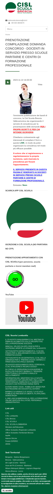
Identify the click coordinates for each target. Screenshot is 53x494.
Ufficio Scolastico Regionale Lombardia (20, 430)
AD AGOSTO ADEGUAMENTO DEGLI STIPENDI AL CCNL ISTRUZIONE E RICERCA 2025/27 (25, 366)
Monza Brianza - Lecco (14, 471)
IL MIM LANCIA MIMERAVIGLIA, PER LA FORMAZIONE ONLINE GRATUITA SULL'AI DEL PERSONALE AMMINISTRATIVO (26, 400)
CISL (7, 413)
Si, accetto (7, 490)
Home (7, 35)
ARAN (7, 444)
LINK (22, 143)
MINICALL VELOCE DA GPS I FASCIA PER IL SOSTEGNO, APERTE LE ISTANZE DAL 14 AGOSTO (25, 347)
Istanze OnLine (11, 438)
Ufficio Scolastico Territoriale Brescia (19, 433)
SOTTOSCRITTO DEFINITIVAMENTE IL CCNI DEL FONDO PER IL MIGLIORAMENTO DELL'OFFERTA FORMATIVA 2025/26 (25, 353)
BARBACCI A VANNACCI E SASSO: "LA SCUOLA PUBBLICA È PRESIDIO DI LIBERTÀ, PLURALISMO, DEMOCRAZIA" (25, 394)
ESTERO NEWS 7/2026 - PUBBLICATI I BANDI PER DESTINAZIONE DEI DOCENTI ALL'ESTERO (25, 388)
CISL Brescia (10, 419)
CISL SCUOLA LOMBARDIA (16, 424)
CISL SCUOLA (11, 422)
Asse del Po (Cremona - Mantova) (18, 466)
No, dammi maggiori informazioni (14, 486)
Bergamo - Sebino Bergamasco (17, 457)
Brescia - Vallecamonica (14, 460)
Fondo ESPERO (11, 441)
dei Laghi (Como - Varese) (15, 463)
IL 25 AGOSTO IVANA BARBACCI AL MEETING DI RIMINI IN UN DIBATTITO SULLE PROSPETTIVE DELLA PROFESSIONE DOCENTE (24, 342)
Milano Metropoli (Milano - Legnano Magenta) (23, 468)
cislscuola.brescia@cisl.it (17, 20)
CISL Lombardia (11, 416)
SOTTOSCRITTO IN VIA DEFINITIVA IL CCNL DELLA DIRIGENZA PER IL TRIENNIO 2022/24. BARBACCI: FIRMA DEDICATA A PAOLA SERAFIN (25, 360)
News (24, 185)
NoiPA (7, 436)
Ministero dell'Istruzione (14, 427)
